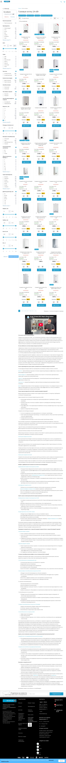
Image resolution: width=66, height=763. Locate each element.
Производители (31, 706)
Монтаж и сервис (22, 736)
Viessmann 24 (21, 382)
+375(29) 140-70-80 (59, 700)
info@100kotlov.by (43, 713)
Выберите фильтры (13, 256)
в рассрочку (53, 675)
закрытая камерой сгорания (24, 543)
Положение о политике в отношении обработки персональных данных (21, 717)
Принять (61, 760)
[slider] (3, 48)
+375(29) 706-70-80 (59, 705)
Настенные (37, 15)
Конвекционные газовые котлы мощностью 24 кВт (28, 498)
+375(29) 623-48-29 (59, 711)
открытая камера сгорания (23, 531)
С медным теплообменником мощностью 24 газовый (29, 604)
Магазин (20, 703)
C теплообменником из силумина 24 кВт (26, 611)
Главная (19, 8)
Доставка (20, 710)
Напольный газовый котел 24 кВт (25, 454)
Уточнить (12, 16)
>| (35, 310)
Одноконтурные (22, 15)
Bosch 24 (20, 370)
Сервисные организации (21, 740)
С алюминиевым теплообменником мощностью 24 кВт (29, 570)
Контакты (20, 733)
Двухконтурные (30, 15)
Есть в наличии (23, 21)
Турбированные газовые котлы (38, 475)
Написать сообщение (30, 710)
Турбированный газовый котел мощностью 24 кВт (28, 466)
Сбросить (6, 16)
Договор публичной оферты (22, 724)
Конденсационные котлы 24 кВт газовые (26, 511)
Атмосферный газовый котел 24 (24, 485)
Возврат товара (31, 703)
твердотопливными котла (53, 518)
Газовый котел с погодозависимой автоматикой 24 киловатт (30, 636)
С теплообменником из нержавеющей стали (27, 560)
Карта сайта (30, 714)
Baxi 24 (19, 385)
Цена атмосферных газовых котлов (28, 488)
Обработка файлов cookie (22, 729)
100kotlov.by (35, 675)
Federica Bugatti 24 (22, 374)
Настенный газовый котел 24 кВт (25, 436)
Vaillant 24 (20, 378)
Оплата (20, 706)
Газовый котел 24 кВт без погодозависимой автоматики (29, 646)
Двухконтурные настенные (46, 15)
